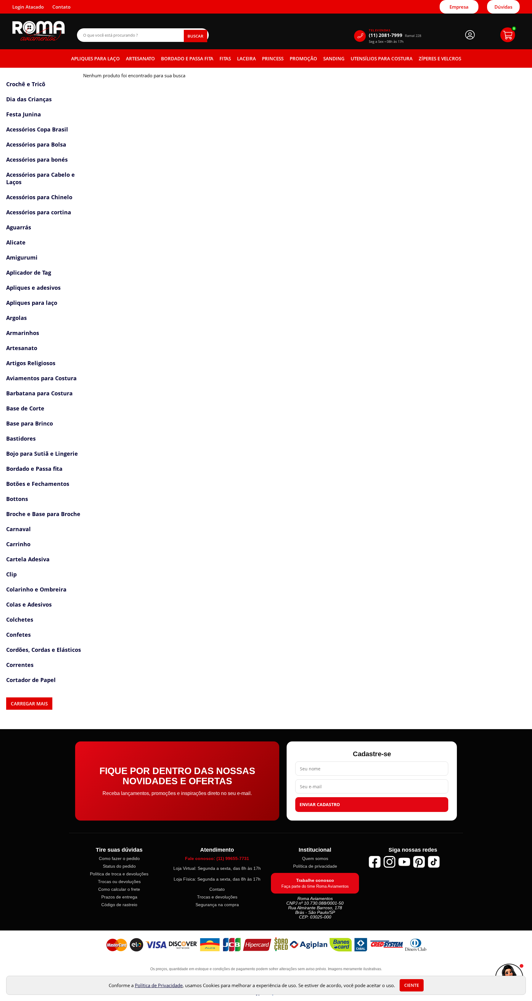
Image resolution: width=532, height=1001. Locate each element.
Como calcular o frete (119, 889)
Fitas (225, 58)
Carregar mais (29, 703)
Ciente (411, 985)
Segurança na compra (217, 904)
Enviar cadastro (320, 804)
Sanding (334, 58)
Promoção (303, 58)
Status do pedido (119, 866)
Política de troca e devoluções (119, 873)
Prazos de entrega (119, 896)
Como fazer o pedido (119, 858)
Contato (217, 889)
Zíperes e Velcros (440, 58)
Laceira (246, 58)
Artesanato (140, 58)
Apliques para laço (95, 58)
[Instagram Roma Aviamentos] (389, 862)
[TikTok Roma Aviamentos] (434, 862)
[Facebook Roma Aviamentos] (375, 862)
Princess (273, 58)
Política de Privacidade (159, 985)
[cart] (507, 34)
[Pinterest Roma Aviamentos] (419, 862)
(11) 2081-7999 (395, 35)
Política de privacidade (315, 866)
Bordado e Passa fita (187, 58)
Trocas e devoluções (217, 896)
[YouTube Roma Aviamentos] (404, 862)
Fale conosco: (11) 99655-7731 (217, 858)
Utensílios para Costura (382, 58)
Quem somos (315, 858)
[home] (38, 31)
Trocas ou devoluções (119, 881)
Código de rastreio (119, 904)
